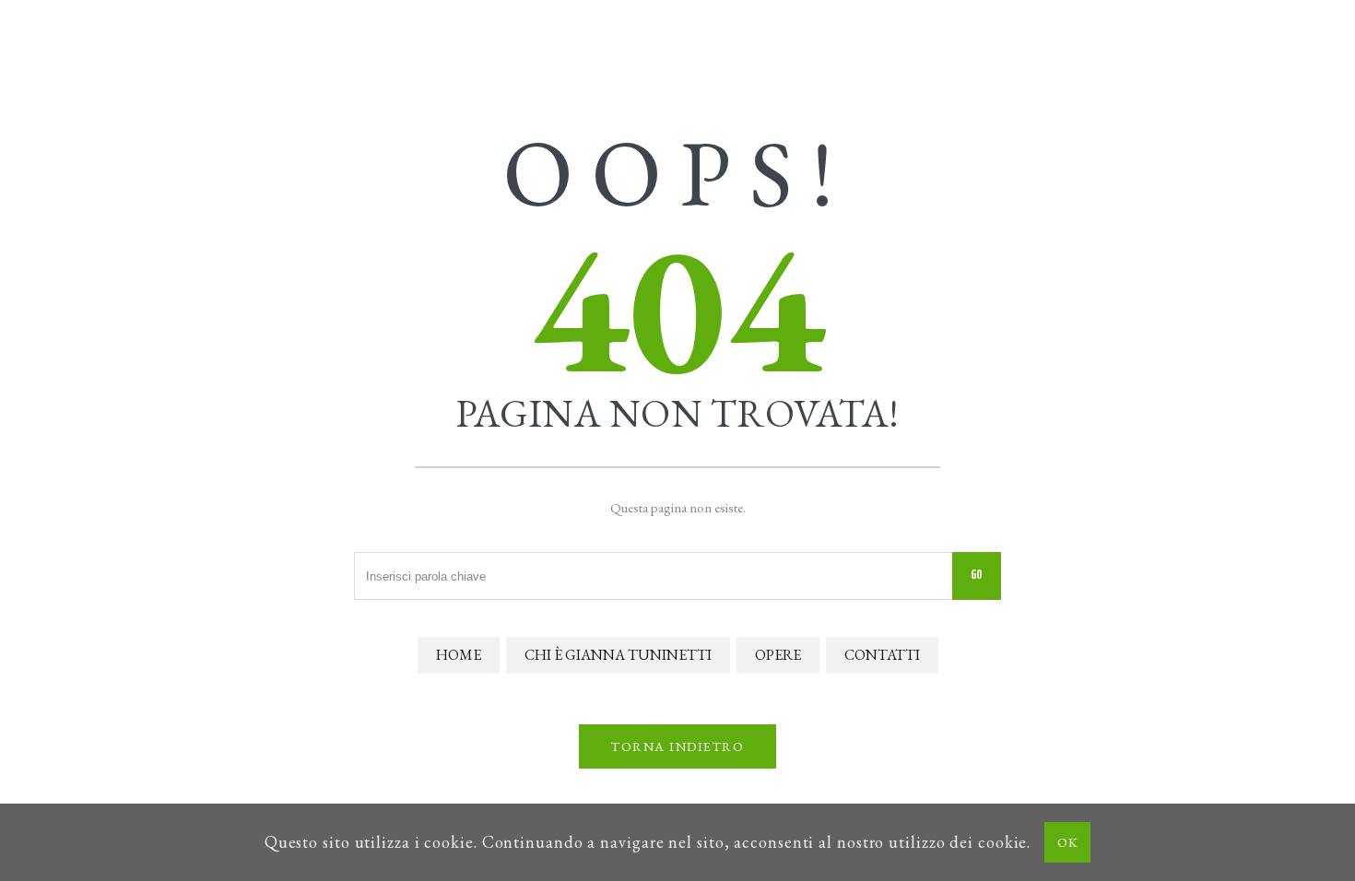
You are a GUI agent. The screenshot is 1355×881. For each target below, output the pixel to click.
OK (1067, 842)
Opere (778, 654)
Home (458, 654)
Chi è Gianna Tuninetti (618, 654)
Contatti (882, 654)
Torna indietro (677, 746)
